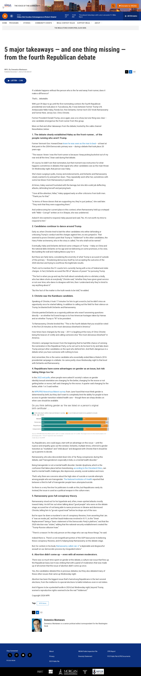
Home (4, 23)
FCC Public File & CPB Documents (118, 656)
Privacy (51, 656)
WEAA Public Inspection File (87, 651)
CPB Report (111, 651)
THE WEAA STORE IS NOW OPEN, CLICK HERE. (71, 28)
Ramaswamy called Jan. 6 (67, 546)
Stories (26, 23)
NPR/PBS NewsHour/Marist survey (50, 391)
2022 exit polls (43, 377)
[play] (5, 16)
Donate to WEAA (129, 6)
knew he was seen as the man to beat (79, 143)
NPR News (42, 603)
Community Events (43, 23)
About (97, 23)
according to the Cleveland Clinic (88, 468)
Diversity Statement (85, 656)
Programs (14, 23)
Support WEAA (83, 23)
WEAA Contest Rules (66, 23)
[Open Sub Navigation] (20, 23)
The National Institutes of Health (78, 479)
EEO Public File (54, 661)
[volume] (11, 16)
